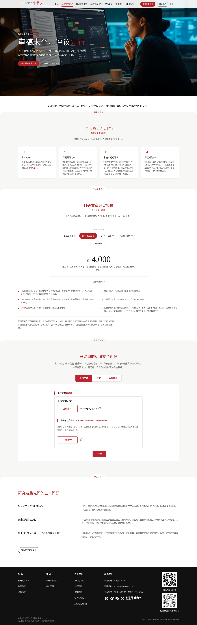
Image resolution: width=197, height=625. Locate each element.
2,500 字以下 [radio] (69, 235)
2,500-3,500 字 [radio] (88, 235)
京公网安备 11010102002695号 (28, 621)
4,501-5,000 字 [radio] (126, 235)
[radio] (83, 378)
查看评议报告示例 (51, 63)
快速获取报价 (148, 4)
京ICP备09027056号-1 (48, 621)
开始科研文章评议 (28, 63)
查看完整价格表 (99, 282)
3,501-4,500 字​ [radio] (107, 235)
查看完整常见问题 (28, 550)
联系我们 (33, 168)
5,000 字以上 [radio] (98, 243)
